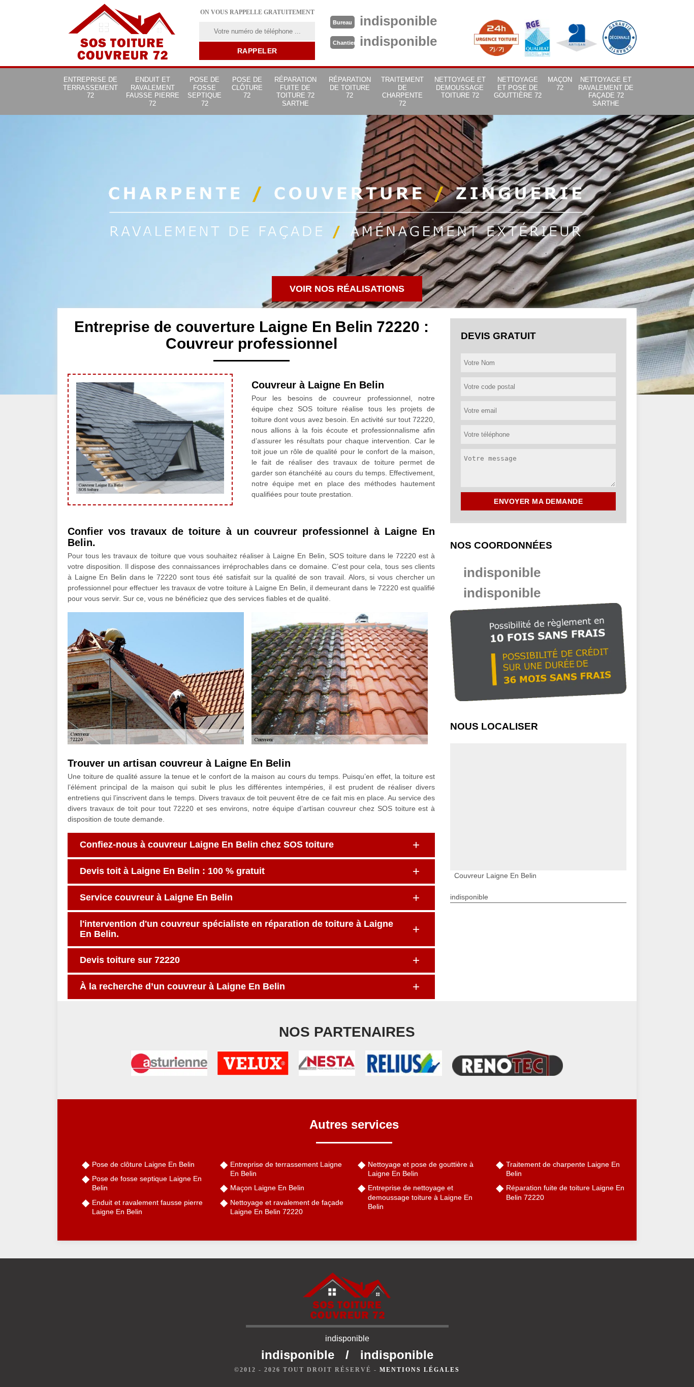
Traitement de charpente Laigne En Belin (563, 1169)
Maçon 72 (560, 84)
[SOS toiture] (121, 33)
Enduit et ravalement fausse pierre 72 (152, 91)
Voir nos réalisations (347, 289)
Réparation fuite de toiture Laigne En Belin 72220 (565, 1192)
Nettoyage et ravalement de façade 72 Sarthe (606, 91)
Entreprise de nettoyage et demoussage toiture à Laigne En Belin (420, 1197)
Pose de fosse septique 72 (204, 91)
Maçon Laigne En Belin (267, 1188)
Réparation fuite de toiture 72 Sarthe (295, 91)
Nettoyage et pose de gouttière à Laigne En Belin (421, 1169)
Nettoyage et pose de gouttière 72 (518, 87)
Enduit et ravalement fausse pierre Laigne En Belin (147, 1207)
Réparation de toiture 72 (350, 87)
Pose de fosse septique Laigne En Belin (147, 1183)
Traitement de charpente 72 (402, 91)
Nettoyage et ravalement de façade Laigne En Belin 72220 (286, 1207)
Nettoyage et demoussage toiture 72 (460, 87)
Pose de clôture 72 (247, 87)
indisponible (502, 572)
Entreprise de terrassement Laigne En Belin (286, 1169)
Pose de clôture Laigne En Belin (143, 1164)
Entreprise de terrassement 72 (90, 87)
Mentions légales (420, 1369)
